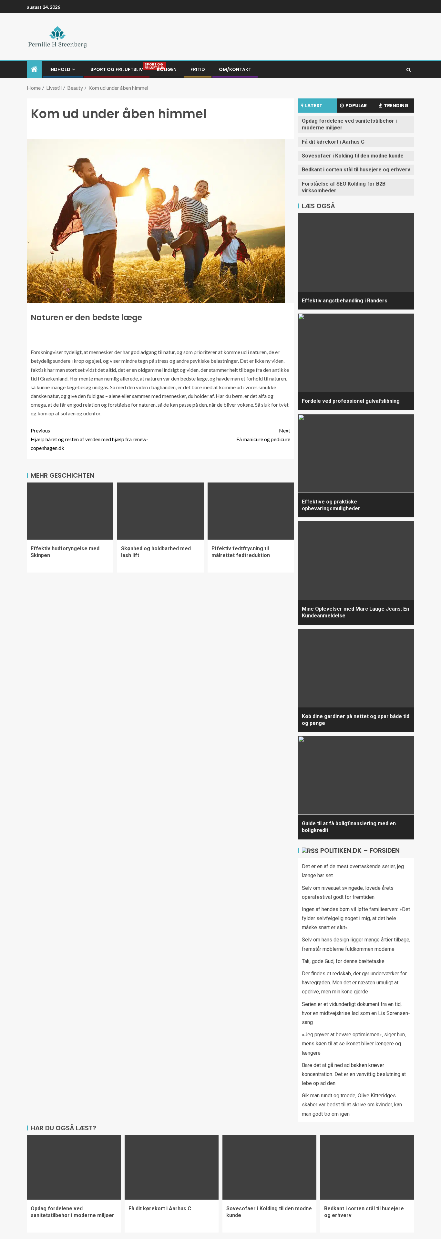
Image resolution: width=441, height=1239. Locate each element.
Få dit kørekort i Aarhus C (333, 142)
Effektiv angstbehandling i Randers (344, 301)
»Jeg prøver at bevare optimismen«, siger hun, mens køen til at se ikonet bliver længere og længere (354, 1043)
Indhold (59, 69)
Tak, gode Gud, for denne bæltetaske (343, 961)
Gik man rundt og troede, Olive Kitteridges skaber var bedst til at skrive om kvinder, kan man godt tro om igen (352, 1104)
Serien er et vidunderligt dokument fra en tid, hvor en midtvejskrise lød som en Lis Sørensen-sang (356, 1013)
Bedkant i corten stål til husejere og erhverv (356, 170)
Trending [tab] (396, 105)
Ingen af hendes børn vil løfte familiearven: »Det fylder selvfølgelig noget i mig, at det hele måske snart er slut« (356, 918)
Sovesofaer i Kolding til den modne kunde (353, 156)
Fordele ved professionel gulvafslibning (351, 401)
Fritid (197, 69)
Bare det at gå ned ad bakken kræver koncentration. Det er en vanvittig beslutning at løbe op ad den (354, 1074)
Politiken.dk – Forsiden (360, 850)
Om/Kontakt (235, 69)
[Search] (409, 70)
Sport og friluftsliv (116, 69)
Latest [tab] (314, 105)
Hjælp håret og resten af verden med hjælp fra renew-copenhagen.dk (89, 439)
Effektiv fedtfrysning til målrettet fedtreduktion (240, 551)
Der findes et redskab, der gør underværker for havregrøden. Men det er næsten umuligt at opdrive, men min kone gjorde (354, 982)
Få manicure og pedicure (263, 434)
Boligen (167, 69)
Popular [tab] (356, 105)
